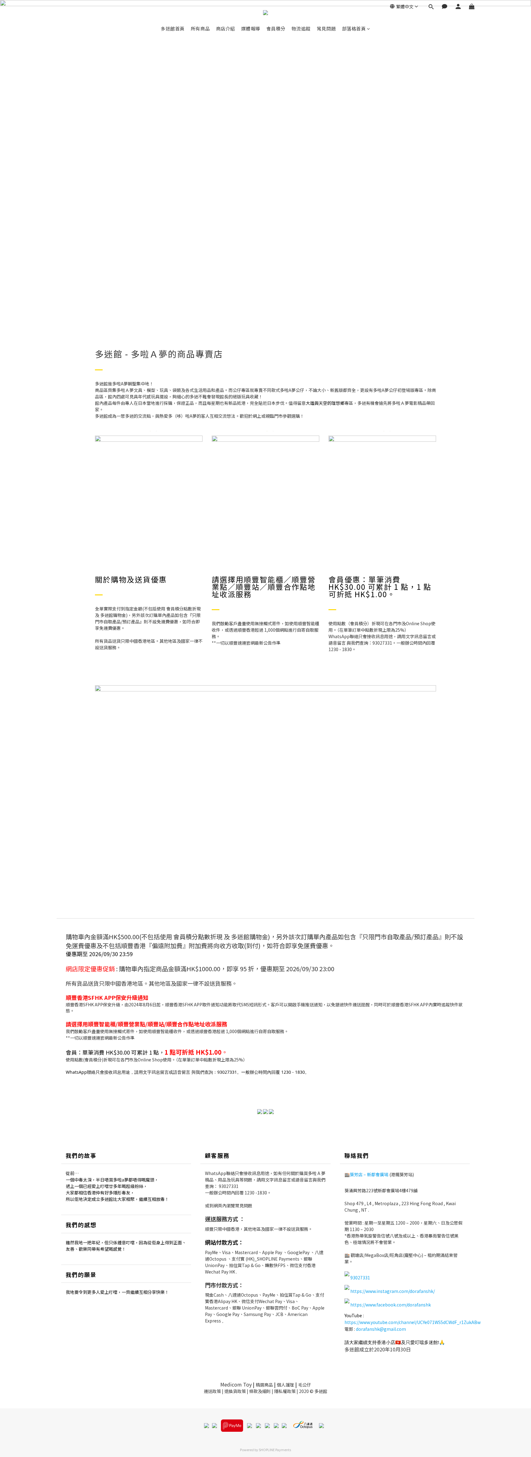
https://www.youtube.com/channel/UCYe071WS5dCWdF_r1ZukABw (412, 1322)
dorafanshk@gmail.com (381, 1329)
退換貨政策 (235, 1391)
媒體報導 (250, 28)
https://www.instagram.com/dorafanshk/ (392, 1291)
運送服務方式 (221, 1219)
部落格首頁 (354, 28)
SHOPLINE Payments (275, 1449)
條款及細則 (260, 1391)
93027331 (228, 1186)
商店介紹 (225, 28)
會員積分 (275, 28)
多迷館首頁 (173, 28)
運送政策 (212, 1391)
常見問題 (326, 28)
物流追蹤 (301, 28)
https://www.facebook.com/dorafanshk (390, 1305)
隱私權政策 (285, 1391)
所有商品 (200, 28)
